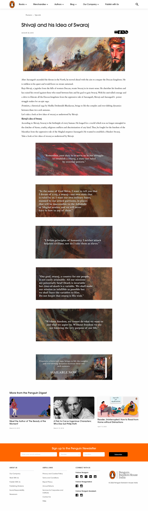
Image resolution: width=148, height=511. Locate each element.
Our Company (90, 4)
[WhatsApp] (126, 32)
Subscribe (118, 455)
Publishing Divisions (17, 486)
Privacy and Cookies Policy (53, 474)
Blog (72, 4)
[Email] (116, 32)
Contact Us (47, 497)
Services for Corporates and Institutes (53, 491)
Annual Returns (48, 486)
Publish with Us (112, 4)
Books (22, 4)
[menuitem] (22, 4)
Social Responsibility (17, 490)
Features (29, 15)
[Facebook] (119, 32)
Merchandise (39, 4)
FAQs (44, 501)
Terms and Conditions (51, 478)
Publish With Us (15, 482)
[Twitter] (123, 32)
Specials (38, 15)
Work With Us (14, 478)
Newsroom (13, 494)
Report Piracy (47, 482)
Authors (58, 4)
